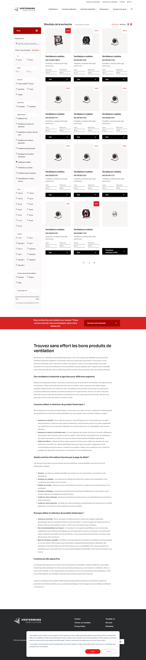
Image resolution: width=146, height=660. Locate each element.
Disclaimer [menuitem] (110, 626)
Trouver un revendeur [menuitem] (82, 623)
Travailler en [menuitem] (110, 619)
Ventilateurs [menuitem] (53, 9)
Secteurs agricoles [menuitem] (69, 9)
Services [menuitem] (109, 623)
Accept (93, 651)
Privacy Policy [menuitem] (79, 626)
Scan (18, 31)
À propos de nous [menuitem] (119, 9)
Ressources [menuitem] (104, 9)
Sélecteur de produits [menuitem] (93, 2)
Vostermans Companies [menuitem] (109, 2)
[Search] (132, 9)
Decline (109, 651)
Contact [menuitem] (122, 2)
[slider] (16, 297)
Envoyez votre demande (96, 323)
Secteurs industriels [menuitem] (88, 9)
